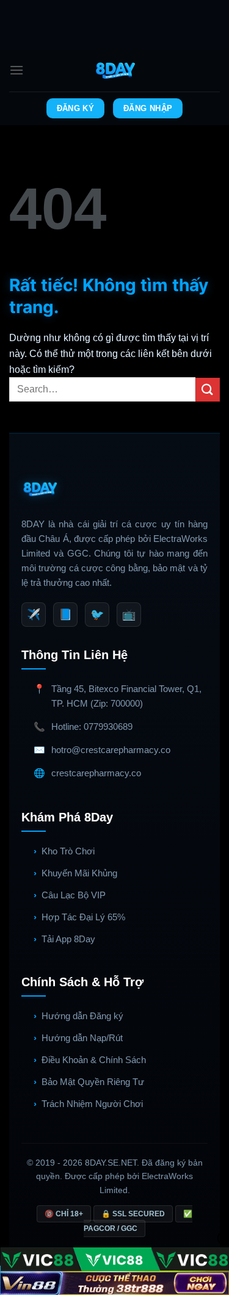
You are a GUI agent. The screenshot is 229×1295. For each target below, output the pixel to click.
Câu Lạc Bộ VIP (74, 895)
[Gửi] (207, 390)
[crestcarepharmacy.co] (114, 70)
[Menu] (16, 70)
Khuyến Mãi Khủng (79, 873)
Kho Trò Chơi (68, 851)
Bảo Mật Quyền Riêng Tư (93, 1082)
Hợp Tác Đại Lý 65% (83, 917)
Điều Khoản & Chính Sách (94, 1060)
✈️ (33, 614)
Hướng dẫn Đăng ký (82, 1016)
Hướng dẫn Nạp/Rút (82, 1038)
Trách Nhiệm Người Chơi (92, 1103)
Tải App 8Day (68, 939)
